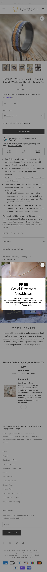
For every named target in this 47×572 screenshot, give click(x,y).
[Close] (42, 265)
